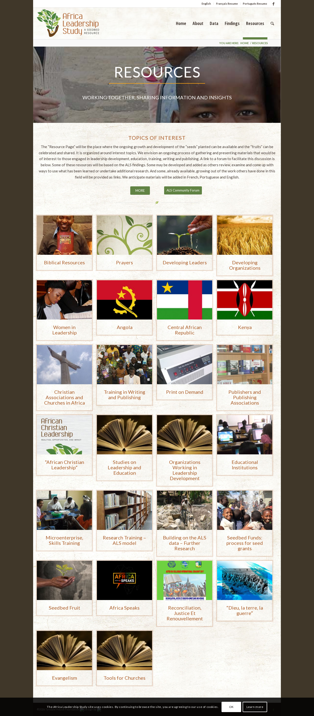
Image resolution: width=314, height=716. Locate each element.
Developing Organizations (245, 265)
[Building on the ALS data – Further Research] (184, 510)
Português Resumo (255, 3)
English (206, 3)
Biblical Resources (64, 262)
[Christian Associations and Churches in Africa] (64, 364)
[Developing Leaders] (184, 235)
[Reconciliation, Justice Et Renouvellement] (184, 580)
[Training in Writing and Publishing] (124, 364)
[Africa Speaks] (124, 580)
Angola (124, 327)
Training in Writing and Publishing (124, 394)
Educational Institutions (245, 464)
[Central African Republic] (184, 300)
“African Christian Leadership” (64, 464)
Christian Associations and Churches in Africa (64, 397)
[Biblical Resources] (64, 235)
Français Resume (227, 3)
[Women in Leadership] (64, 300)
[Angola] (124, 300)
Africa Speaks (124, 608)
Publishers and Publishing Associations (244, 397)
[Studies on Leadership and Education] (124, 434)
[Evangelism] (64, 650)
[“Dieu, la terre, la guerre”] (244, 580)
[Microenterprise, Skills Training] (64, 510)
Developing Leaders (185, 262)
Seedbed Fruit (64, 608)
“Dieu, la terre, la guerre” (244, 610)
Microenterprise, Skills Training (64, 540)
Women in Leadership (64, 329)
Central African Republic (185, 329)
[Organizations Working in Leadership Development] (184, 434)
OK (231, 706)
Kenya (245, 327)
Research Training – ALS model (124, 540)
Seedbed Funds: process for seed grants (244, 543)
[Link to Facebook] (273, 3)
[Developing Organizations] (244, 235)
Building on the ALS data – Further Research (184, 543)
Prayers (124, 262)
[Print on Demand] (184, 364)
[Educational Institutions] (244, 434)
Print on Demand (184, 392)
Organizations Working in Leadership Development (184, 470)
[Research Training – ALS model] (124, 510)
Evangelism (64, 678)
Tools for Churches (124, 678)
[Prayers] (124, 235)
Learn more (255, 706)
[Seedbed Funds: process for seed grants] (244, 510)
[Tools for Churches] (124, 650)
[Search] (272, 23)
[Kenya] (244, 300)
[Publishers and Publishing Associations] (244, 364)
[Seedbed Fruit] (64, 580)
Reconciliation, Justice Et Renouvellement (185, 613)
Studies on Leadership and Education (124, 467)
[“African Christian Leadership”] (64, 434)
